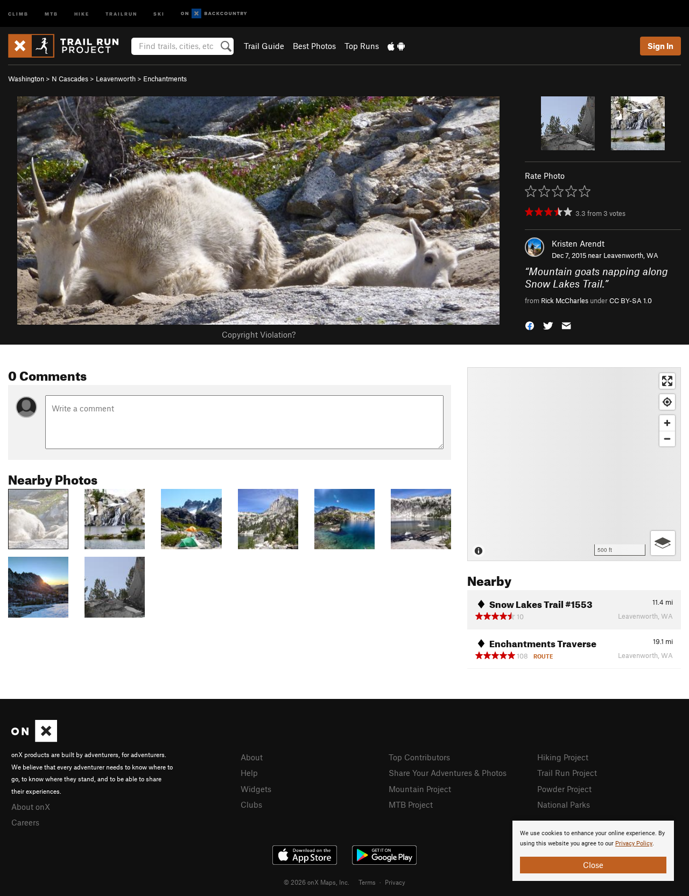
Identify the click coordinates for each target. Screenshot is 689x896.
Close (593, 865)
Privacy (395, 882)
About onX (30, 806)
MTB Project (411, 804)
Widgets (256, 789)
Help (249, 773)
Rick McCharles (564, 300)
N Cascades (70, 78)
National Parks (563, 804)
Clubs (251, 804)
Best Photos (314, 46)
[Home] (68, 46)
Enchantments (165, 78)
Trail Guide (264, 46)
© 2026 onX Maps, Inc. (316, 882)
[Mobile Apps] (396, 46)
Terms (367, 882)
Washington (26, 78)
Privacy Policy (633, 843)
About (252, 757)
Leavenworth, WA (630, 255)
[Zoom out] (667, 438)
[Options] (663, 543)
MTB (51, 13)
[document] (593, 850)
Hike (81, 13)
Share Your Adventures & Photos (448, 773)
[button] (530, 325)
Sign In (660, 46)
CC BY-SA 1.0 (630, 300)
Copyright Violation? (259, 334)
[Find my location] (667, 402)
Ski (159, 13)
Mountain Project (420, 789)
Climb (18, 13)
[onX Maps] (34, 739)
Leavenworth (116, 78)
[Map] (574, 464)
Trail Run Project (567, 773)
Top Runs (361, 46)
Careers (25, 822)
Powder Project (564, 789)
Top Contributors (419, 757)
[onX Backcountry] (214, 14)
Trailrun (121, 13)
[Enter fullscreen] (667, 381)
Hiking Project (562, 757)
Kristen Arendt (578, 243)
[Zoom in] (667, 423)
